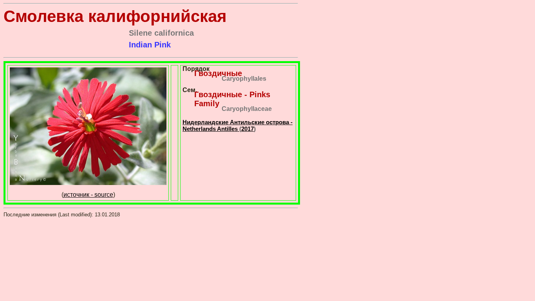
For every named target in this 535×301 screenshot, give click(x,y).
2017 (247, 128)
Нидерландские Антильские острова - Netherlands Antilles (238, 125)
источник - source (88, 194)
